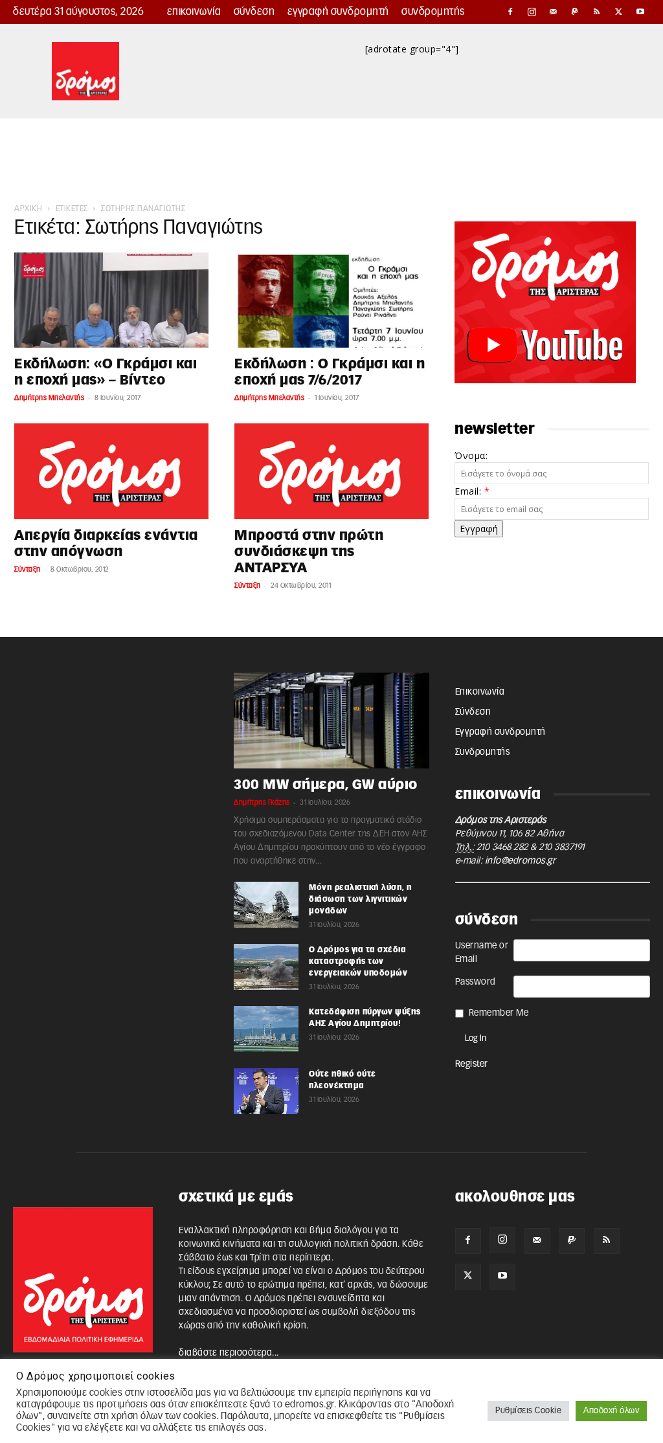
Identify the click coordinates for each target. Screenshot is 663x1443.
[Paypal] (575, 11)
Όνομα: (471, 455)
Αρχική (28, 208)
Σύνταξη (27, 569)
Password (475, 982)
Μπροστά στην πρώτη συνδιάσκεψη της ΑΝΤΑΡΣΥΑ (308, 552)
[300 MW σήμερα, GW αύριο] (331, 720)
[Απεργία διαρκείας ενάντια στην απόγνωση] (111, 471)
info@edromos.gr (520, 861)
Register (471, 1064)
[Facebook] (510, 11)
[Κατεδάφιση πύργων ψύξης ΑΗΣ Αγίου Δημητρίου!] (266, 1028)
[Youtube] (640, 11)
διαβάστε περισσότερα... (229, 1353)
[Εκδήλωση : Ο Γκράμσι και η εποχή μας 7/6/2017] (331, 300)
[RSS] (597, 11)
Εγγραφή (479, 528)
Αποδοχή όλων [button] (611, 1411)
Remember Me (499, 1013)
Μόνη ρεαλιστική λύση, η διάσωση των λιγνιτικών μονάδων (360, 899)
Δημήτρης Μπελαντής (49, 397)
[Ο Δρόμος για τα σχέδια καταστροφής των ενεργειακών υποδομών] (266, 966)
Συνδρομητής (433, 11)
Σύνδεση (254, 11)
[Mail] (553, 11)
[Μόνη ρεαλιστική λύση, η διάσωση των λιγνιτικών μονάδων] (266, 904)
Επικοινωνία (194, 11)
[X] (619, 11)
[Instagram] (532, 11)
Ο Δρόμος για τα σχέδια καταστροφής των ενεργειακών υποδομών (358, 961)
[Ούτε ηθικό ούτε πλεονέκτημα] (266, 1090)
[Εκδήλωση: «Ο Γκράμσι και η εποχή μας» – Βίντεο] (111, 300)
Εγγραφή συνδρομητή (338, 11)
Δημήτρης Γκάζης (262, 802)
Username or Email (482, 952)
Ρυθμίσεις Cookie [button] (528, 1411)
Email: (472, 491)
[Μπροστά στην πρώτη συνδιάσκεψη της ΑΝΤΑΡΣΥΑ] (331, 471)
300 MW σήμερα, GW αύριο (326, 785)
